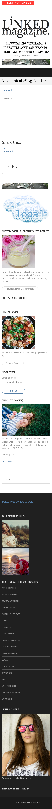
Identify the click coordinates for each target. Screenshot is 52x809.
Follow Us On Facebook (17, 501)
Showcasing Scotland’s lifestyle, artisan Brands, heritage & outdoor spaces (26, 47)
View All (8, 90)
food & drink (8, 634)
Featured (6, 627)
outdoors (7, 673)
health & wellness (11, 647)
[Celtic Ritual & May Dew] (15, 546)
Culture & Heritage (11, 614)
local (5, 660)
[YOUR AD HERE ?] (26, 775)
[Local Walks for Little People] (15, 574)
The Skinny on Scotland (18, 3)
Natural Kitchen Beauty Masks (19, 289)
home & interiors (10, 653)
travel (5, 679)
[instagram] (26, 8)
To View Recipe (12, 363)
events (5, 621)
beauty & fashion (10, 601)
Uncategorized (9, 686)
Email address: (9, 378)
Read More (7, 461)
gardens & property (11, 640)
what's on (7, 699)
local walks (8, 666)
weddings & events (11, 692)
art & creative (9, 588)
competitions (8, 608)
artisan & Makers (10, 594)
